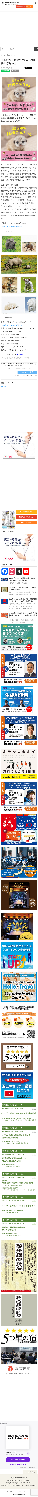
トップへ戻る (30, 1472)
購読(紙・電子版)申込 (21, 6)
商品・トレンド (12, 55)
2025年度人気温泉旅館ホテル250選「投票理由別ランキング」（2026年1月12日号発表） (23, 615)
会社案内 (10, 1480)
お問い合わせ (18, 1480)
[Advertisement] (19, 20)
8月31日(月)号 (8, 531)
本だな (3, 386)
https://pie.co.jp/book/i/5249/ (11, 226)
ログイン (30, 6)
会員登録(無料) (27, 512)
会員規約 (33, 1485)
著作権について (26, 1483)
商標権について (6, 1485)
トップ (3, 55)
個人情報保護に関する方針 (20, 1485)
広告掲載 (27, 1480)
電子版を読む (27, 522)
